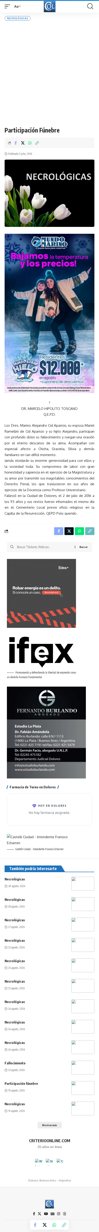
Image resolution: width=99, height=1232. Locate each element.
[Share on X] (23, 143)
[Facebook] (34, 1214)
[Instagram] (58, 1214)
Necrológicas (17, 18)
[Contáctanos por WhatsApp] (38, 1162)
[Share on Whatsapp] (30, 143)
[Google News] (52, 1214)
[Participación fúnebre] (82, 1088)
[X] (39, 1214)
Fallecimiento (15, 1063)
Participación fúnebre (21, 1083)
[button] (8, 6)
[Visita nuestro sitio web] (49, 1162)
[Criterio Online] (49, 6)
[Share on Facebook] (15, 143)
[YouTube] (46, 1214)
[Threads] (64, 1214)
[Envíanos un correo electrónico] (60, 1162)
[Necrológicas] (82, 884)
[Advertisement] (49, 73)
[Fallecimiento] (82, 1067)
